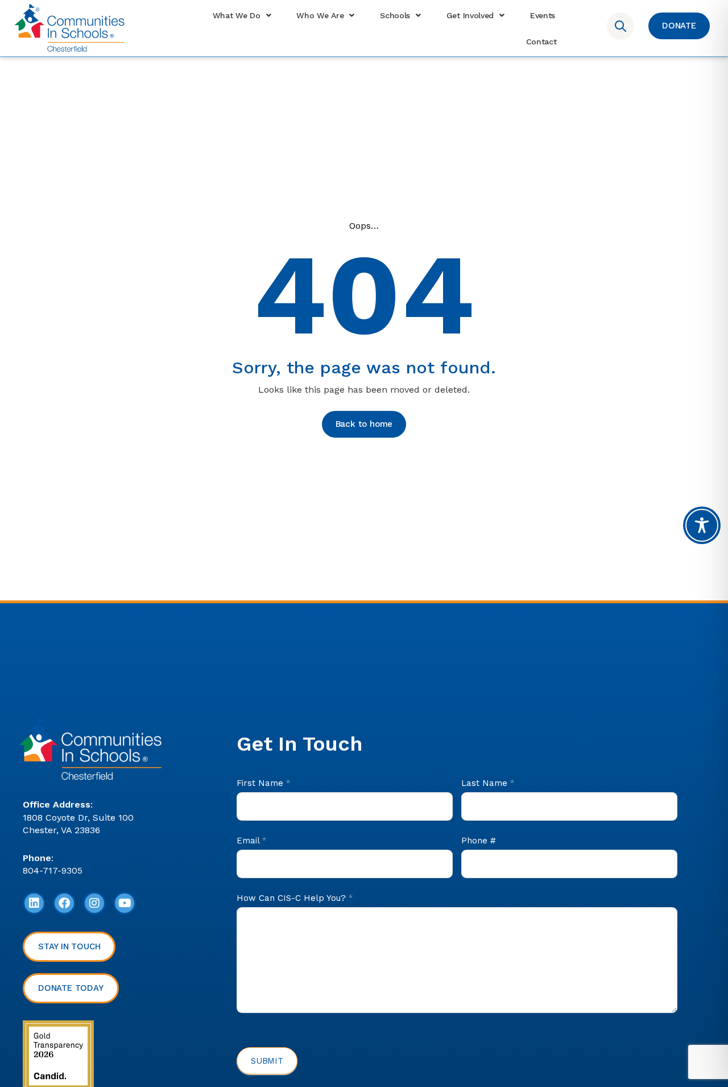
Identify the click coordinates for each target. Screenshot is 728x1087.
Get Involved (470, 15)
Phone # (478, 840)
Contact (541, 41)
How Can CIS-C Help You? (295, 898)
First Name (263, 783)
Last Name (487, 783)
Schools (395, 15)
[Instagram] (94, 903)
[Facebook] (64, 903)
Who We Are (320, 15)
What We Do (236, 15)
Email (251, 840)
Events (542, 15)
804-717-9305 (52, 870)
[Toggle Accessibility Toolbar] (701, 525)
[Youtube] (124, 903)
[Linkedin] (34, 903)
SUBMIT (267, 1061)
